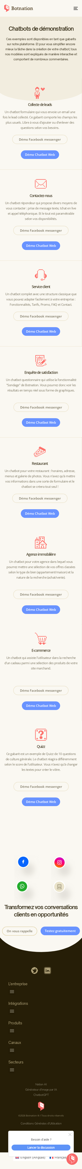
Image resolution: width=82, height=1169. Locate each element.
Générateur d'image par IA (41, 1090)
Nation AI (41, 1084)
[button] (11, 991)
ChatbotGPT (41, 1095)
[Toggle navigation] (65, 8)
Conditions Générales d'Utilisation (41, 1123)
